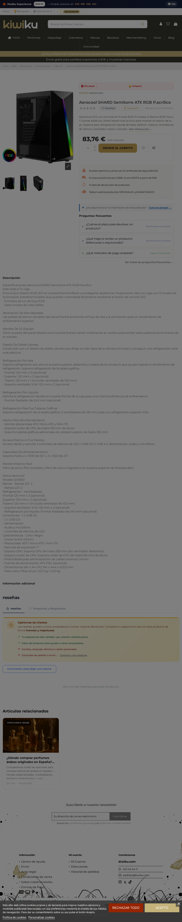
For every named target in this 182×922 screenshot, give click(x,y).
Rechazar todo (126, 908)
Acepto (162, 908)
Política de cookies (14, 917)
